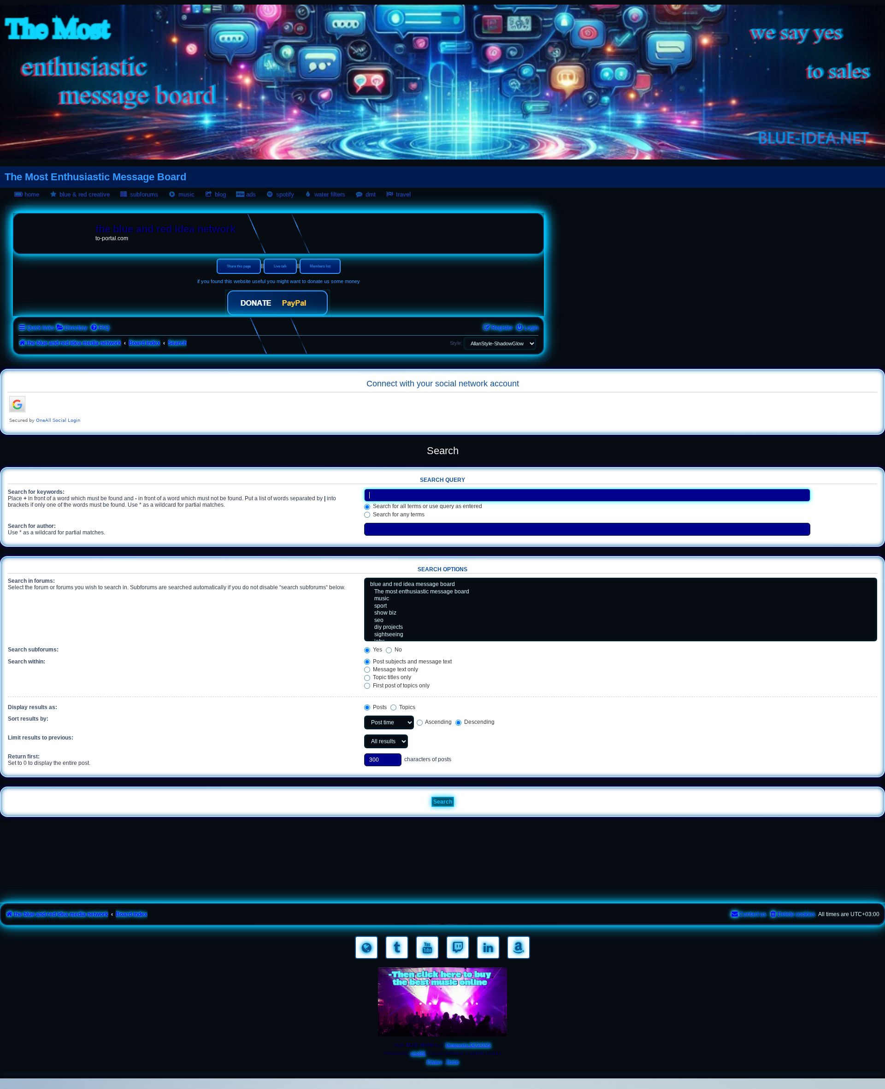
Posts (379, 707)
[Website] (366, 947)
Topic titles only (391, 677)
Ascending (438, 722)
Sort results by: (28, 719)
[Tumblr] (396, 947)
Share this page (239, 266)
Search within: (26, 661)
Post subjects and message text (412, 661)
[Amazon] (518, 947)
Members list (320, 266)
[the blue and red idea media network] (55, 231)
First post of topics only (401, 685)
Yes (377, 649)
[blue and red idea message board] (620, 584)
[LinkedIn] (488, 947)
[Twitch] (457, 947)
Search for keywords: (36, 492)
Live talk (280, 266)
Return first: (24, 756)
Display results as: (32, 707)
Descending (479, 722)
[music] (620, 599)
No (397, 649)
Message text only (395, 669)
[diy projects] (620, 627)
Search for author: (32, 526)
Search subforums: (33, 649)
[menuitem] (71, 328)
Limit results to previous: (40, 737)
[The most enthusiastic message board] (620, 592)
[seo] (620, 620)
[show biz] (620, 613)
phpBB (418, 1053)
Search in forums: (31, 581)
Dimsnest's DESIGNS (468, 1045)
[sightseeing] (620, 635)
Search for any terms (398, 514)
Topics (406, 707)
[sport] (620, 606)
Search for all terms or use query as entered (427, 506)
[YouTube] (427, 947)
